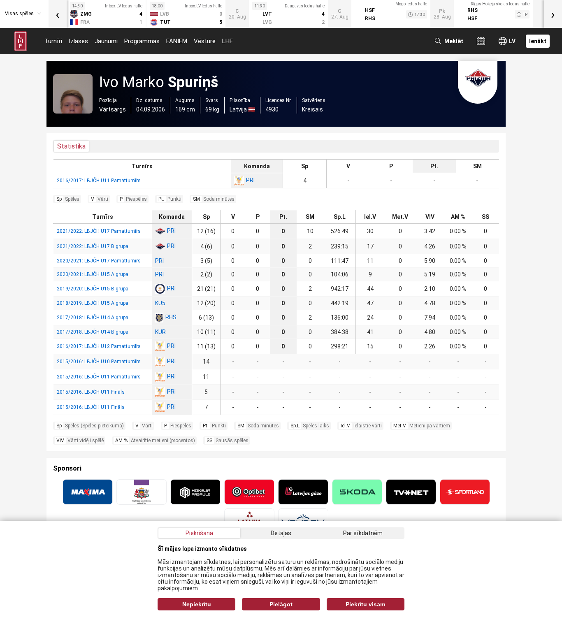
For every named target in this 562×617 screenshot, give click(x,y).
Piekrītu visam (365, 604)
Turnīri (53, 41)
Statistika (71, 146)
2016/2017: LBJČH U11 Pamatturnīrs (99, 180)
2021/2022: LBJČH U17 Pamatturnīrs (99, 231)
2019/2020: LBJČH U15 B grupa (92, 289)
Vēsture (205, 41)
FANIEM (176, 41)
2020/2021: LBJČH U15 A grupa (92, 274)
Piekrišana (199, 533)
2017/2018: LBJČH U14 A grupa (92, 317)
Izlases (78, 41)
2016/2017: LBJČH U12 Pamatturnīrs (99, 346)
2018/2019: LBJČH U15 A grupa (92, 303)
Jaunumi (106, 41)
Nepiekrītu (196, 604)
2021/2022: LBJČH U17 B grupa (92, 246)
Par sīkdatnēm (363, 533)
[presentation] (58, 14)
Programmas (142, 41)
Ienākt (537, 41)
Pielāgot (281, 604)
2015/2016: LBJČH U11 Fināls (91, 392)
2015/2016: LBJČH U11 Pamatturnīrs (99, 377)
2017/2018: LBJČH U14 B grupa (92, 332)
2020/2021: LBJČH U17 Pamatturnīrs (99, 261)
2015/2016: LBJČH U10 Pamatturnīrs (99, 361)
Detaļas (281, 533)
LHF (227, 41)
